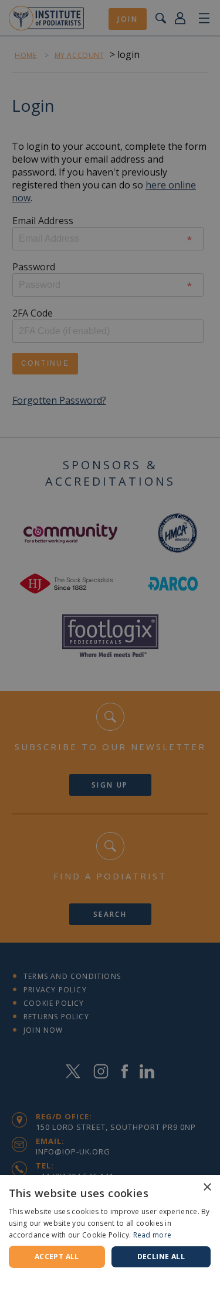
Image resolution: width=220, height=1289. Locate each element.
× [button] (206, 1187)
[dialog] (110, 644)
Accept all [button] (57, 1256)
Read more (152, 1235)
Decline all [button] (161, 1256)
